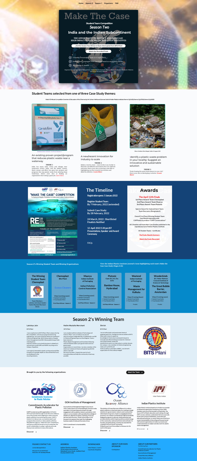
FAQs (89, 242)
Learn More (60, 175)
